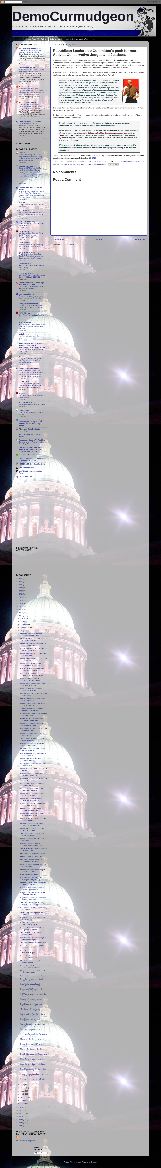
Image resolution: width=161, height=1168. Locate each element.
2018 (21, 603)
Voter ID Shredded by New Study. (32, 976)
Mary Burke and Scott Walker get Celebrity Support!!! (32, 972)
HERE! (93, 158)
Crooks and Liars (26, 477)
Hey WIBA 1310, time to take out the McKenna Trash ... (33, 729)
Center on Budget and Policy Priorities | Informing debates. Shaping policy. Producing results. (31, 422)
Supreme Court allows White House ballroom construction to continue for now (31, 214)
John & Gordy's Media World (77, 39)
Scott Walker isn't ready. (29, 875)
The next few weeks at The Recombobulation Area (28, 124)
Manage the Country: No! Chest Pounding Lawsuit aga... (32, 1050)
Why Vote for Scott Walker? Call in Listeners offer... (33, 819)
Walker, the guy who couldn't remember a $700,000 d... (31, 664)
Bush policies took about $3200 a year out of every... (32, 947)
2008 (21, 1123)
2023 (21, 588)
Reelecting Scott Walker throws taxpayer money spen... (31, 719)
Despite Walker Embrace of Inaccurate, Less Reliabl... (30, 679)
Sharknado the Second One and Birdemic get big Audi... (32, 1040)
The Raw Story (24, 243)
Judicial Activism (66, 164)
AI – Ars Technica (26, 87)
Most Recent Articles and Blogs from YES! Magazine (31, 283)
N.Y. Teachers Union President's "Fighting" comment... (32, 929)
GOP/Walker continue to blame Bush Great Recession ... (33, 995)
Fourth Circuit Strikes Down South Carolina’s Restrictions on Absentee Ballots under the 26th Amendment (31, 256)
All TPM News (24, 313)
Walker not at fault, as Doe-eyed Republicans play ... (32, 829)
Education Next (25, 264)
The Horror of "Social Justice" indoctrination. (31, 934)
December (25, 618)
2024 (21, 585)
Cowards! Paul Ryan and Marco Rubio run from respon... (32, 689)
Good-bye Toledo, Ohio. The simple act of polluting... (33, 1035)
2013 (21, 1107)
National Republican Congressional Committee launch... (33, 804)
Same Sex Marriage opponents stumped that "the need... (31, 709)
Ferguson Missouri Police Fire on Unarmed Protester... (32, 894)
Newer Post (59, 239)
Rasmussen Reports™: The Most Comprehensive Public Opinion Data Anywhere (32, 442)
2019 (21, 600)
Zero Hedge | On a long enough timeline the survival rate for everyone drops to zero (31, 449)
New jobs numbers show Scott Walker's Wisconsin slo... (31, 980)
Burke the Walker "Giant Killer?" (32, 856)
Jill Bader (62, 80)
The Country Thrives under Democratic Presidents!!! (30, 1010)
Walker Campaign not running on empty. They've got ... (32, 1025)
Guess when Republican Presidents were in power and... (33, 649)
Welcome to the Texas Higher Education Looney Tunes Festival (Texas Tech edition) (30, 106)
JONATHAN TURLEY (27, 252)
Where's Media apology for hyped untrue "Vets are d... (32, 704)
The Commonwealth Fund (29, 368)
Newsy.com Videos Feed (28, 304)
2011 (21, 1113)
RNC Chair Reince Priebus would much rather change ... (32, 669)
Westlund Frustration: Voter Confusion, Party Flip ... (30, 1030)
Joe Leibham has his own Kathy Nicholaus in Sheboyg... (32, 904)
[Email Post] (112, 161)
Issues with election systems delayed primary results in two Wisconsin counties (31, 71)
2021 (21, 594)
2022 (21, 591)
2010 (21, 1116)
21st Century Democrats (28, 273)
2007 (21, 1126)
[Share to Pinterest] (118, 164)
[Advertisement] (23, 496)
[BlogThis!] (111, 164)
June (23, 1088)
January (24, 1103)
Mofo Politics (24, 334)
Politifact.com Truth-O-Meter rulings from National (30, 344)
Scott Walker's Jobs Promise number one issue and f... (30, 985)
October (24, 624)
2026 (21, 578)
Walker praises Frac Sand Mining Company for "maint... (32, 1015)
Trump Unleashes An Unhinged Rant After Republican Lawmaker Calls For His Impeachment (31, 361)
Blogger (94, 1162)
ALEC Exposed (25, 322)
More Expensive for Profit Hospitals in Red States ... (33, 865)
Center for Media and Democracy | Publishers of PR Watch (32, 459)
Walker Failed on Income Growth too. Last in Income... (32, 684)
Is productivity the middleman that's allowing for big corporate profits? (31, 51)
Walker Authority (100, 164)
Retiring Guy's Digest (27, 102)
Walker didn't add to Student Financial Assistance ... (30, 957)
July (22, 1085)
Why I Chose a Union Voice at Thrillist (32, 405)
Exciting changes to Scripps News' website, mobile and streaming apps (31, 306)
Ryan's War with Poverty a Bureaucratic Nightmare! (30, 967)
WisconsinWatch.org (27, 67)
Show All (45, 138)
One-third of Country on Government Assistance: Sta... (32, 674)
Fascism (56, 164)
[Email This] (109, 164)
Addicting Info (24, 357)
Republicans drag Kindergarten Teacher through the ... (31, 1005)
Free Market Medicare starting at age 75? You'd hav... (32, 870)
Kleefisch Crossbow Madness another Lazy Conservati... (31, 860)
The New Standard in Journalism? (33, 943)
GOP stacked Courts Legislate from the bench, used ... (33, 714)
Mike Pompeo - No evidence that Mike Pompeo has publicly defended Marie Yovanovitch (32, 349)
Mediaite (22, 153)
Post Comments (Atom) (71, 244)
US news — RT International (30, 455)
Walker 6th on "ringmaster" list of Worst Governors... (32, 794)
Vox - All (22, 203)
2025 (21, 582)
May (22, 1091)
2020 (21, 597)
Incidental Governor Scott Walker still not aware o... (32, 749)
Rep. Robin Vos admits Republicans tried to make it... (33, 1055)
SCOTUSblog (24, 210)
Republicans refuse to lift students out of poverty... (32, 919)
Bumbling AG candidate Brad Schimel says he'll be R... (31, 634)
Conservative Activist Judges (133, 161)
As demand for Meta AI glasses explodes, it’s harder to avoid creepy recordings (31, 91)
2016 (21, 609)
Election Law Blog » (27, 166)
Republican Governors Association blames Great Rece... (33, 899)
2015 (21, 612)
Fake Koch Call (56, 39)
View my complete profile (25, 1141)
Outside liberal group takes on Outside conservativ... (31, 789)
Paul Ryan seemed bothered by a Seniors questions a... (32, 774)
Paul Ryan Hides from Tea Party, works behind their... (32, 744)
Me (94, 39)
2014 (21, 616)
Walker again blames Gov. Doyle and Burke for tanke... (32, 814)
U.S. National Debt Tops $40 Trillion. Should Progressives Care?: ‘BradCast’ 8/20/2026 (31, 235)
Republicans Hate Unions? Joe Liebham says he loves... (31, 1020)
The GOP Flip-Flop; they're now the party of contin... (33, 849)
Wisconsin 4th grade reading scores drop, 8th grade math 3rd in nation (31, 297)
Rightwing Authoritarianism (83, 164)
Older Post (139, 239)
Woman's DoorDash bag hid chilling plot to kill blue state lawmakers (31, 246)
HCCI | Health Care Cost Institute (32, 464)
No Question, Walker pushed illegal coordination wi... (33, 784)
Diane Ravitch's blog (27, 222)
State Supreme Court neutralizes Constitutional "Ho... (32, 1065)
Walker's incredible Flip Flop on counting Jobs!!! (31, 759)
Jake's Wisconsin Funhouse (30, 48)
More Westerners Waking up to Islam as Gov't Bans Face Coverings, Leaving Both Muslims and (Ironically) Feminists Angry (31, 194)
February (24, 1100)
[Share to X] (113, 164)
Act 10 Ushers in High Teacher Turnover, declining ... (31, 639)
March (23, 1097)
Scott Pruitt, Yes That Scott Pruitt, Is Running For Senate (31, 316)
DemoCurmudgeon (73, 16)
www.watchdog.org (26, 294)
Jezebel (22, 393)
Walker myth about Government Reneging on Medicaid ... (32, 799)
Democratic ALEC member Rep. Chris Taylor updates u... (32, 990)
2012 (21, 1110)
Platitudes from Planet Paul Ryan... (33, 853)
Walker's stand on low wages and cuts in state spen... (32, 952)
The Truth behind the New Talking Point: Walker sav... (32, 834)
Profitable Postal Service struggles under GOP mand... (33, 884)
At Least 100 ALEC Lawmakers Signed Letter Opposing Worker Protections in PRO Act (32, 326)
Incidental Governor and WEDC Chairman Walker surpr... (32, 824)
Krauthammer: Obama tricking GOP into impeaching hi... (33, 939)
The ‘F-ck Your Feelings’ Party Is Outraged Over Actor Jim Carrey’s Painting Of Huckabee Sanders (30, 386)
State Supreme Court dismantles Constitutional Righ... (32, 1060)
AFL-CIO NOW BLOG (27, 403)
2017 (21, 606)
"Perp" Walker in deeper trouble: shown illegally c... (32, 739)
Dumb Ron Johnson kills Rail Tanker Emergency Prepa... (33, 779)
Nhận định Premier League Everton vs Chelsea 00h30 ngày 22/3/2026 (32, 276)
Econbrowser (24, 410)
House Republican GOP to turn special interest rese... (31, 1045)
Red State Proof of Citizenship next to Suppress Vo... (33, 754)
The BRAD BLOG (25, 231)
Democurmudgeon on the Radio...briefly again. (29, 924)
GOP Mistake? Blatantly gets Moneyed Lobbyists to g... (31, 879)
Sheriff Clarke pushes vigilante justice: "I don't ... (31, 962)
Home (19, 39)
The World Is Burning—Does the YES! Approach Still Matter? (32, 287)
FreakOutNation (25, 382)
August (23, 631)
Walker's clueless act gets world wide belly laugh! (32, 734)
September (25, 628)
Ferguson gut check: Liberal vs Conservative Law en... (31, 809)
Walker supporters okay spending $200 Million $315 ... (32, 839)
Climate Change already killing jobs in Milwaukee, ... (33, 1080)
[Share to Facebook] (116, 164)
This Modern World (26, 468)
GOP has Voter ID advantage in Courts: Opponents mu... (32, 889)
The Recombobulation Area (30, 121)
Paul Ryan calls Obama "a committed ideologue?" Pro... (32, 844)
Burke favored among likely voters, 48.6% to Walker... (33, 699)
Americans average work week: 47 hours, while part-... (33, 644)
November (25, 621)
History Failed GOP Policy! (36, 39)
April (23, 1094)
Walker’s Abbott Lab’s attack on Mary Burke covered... (32, 724)
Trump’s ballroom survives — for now (31, 205)
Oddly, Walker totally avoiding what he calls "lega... (33, 764)
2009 (21, 1120)
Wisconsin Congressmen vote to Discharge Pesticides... (32, 1000)
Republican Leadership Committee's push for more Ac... (33, 1070)
